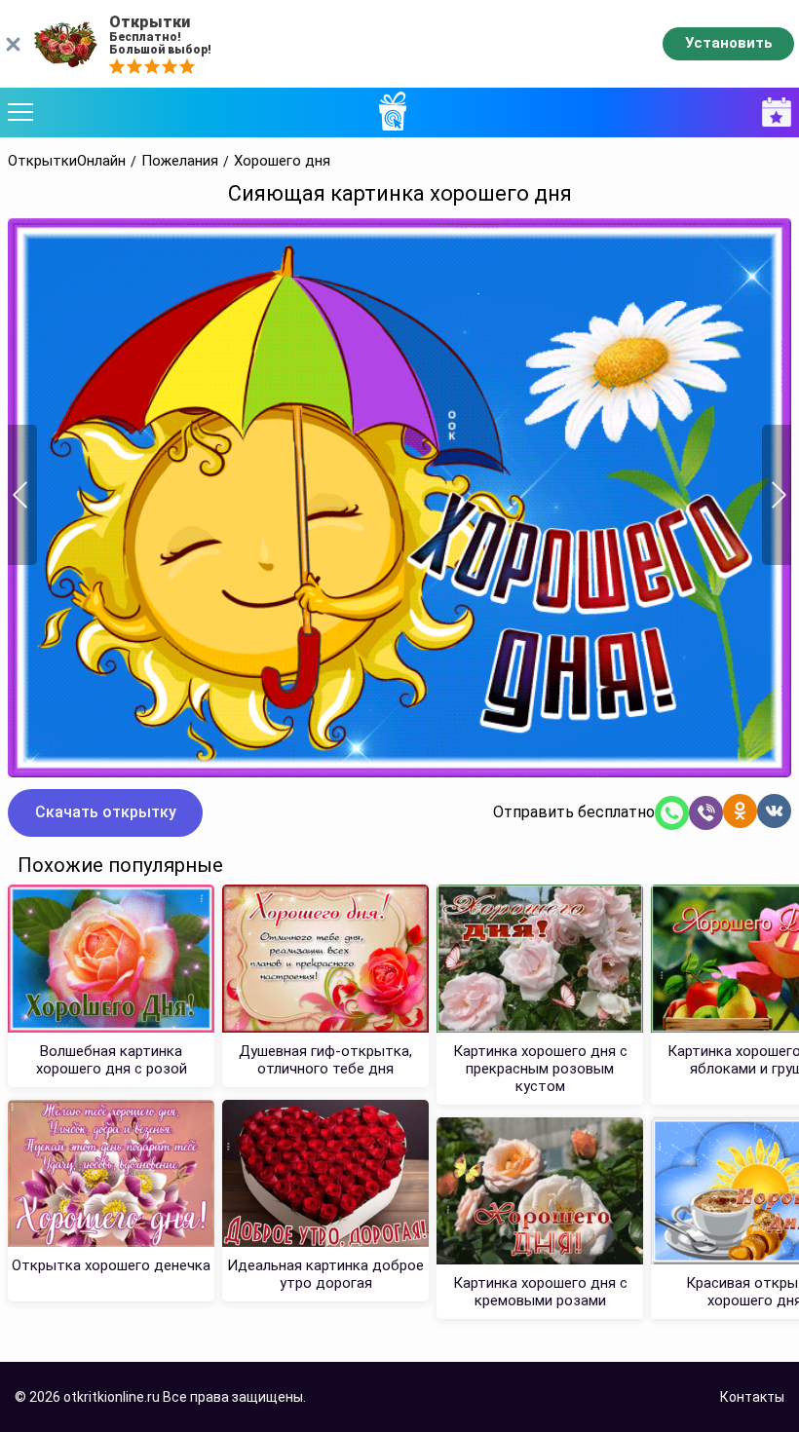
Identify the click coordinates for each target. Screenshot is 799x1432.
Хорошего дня (282, 161)
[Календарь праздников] (771, 112)
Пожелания (179, 161)
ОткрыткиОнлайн (67, 161)
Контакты (752, 1397)
